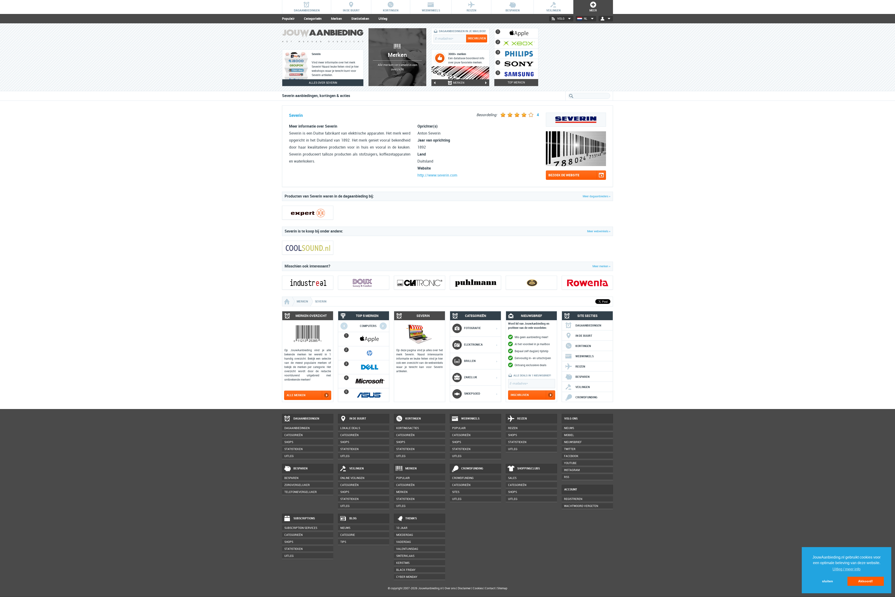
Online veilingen (352, 478)
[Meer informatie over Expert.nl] (307, 213)
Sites (455, 492)
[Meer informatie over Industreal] (307, 283)
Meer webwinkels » (598, 231)
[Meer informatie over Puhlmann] (475, 283)
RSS (566, 477)
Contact (490, 588)
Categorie (347, 535)
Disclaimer (464, 588)
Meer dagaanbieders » (596, 196)
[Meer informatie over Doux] (363, 283)
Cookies (477, 588)
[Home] (287, 301)
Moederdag (404, 535)
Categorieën (313, 19)
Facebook (571, 456)
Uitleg (383, 19)
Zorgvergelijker (297, 485)
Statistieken (360, 19)
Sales (512, 478)
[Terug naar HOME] (323, 37)
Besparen (582, 376)
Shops (288, 442)
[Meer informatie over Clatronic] (419, 283)
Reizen (580, 366)
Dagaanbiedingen (588, 325)
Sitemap (502, 588)
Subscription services (300, 528)
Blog (353, 518)
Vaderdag (403, 542)
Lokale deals (350, 428)
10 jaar (401, 528)
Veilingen (582, 387)
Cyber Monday (406, 577)
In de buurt (583, 335)
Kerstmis (403, 563)
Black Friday (406, 570)
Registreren (573, 499)
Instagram (572, 470)
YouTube (570, 463)
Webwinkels (584, 356)
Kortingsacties (407, 428)
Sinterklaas (405, 556)
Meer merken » (601, 266)
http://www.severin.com (437, 175)
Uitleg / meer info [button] (847, 569)
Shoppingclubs (528, 468)
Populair (288, 19)
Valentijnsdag (407, 549)
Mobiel (569, 435)
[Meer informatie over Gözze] (531, 283)
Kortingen (583, 346)
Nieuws (345, 528)
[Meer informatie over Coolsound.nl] (307, 248)
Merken (336, 19)
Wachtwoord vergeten (581, 506)
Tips (343, 542)
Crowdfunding (586, 397)
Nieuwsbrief (573, 442)
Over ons (450, 588)
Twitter (569, 449)
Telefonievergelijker (300, 492)
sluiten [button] (827, 581)
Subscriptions (304, 518)
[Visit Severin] (576, 165)
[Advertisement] (578, 57)
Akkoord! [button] (865, 581)
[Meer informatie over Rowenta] (587, 283)
